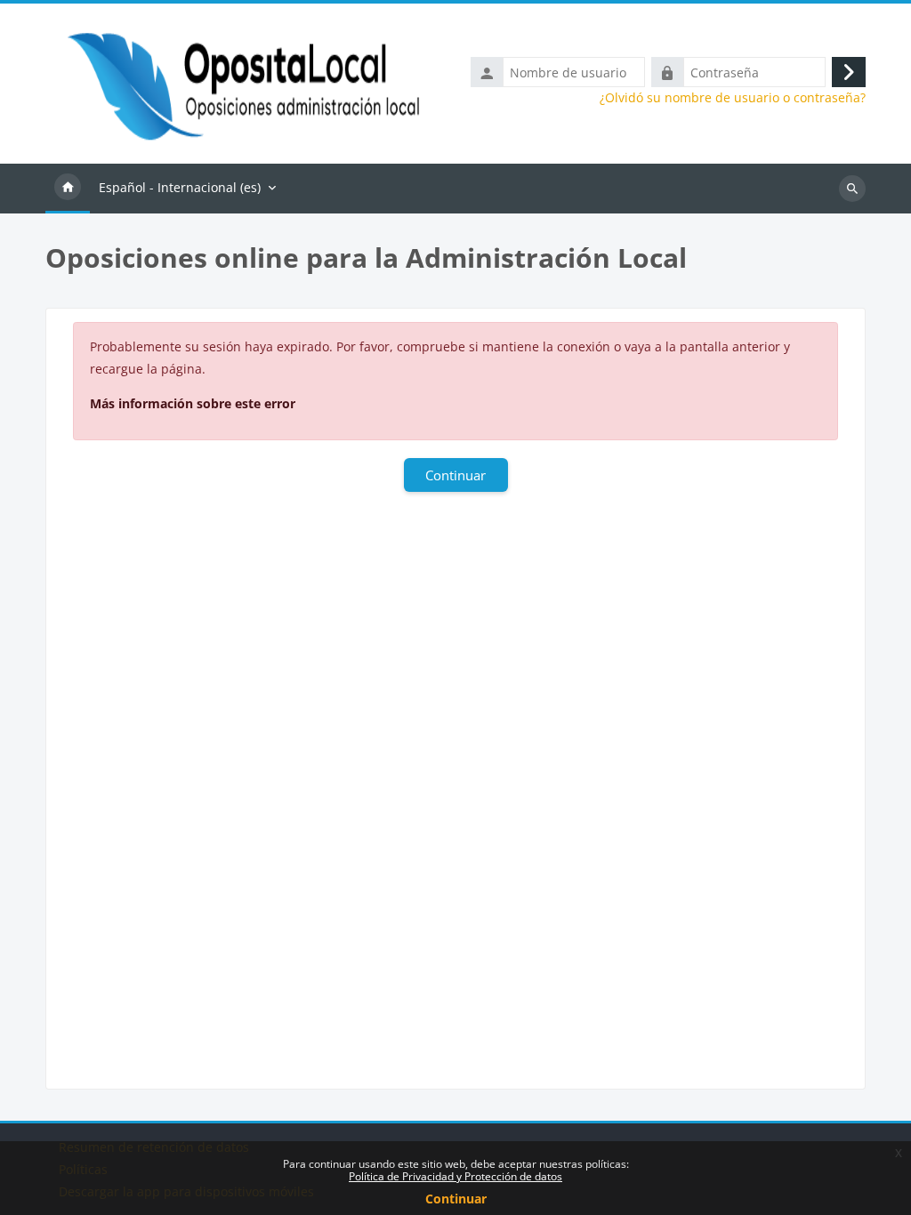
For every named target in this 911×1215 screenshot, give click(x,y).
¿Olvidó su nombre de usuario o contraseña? (733, 98)
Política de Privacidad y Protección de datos (455, 1176)
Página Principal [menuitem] (67, 188)
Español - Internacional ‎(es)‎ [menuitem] (180, 187)
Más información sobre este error (192, 403)
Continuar (456, 1198)
